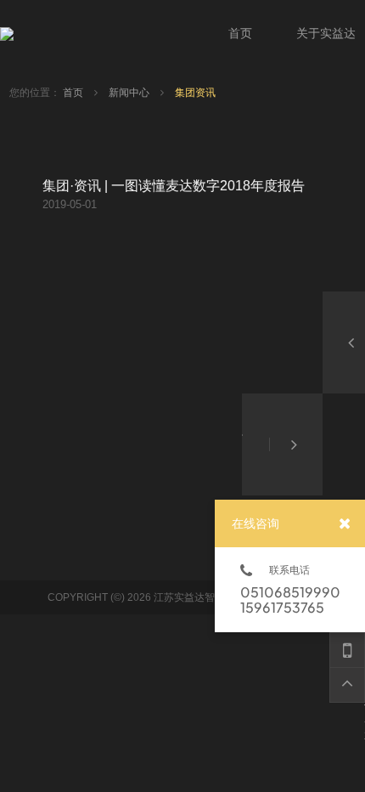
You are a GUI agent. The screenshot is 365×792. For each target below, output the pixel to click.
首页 (74, 93)
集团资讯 (195, 93)
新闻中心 (130, 93)
